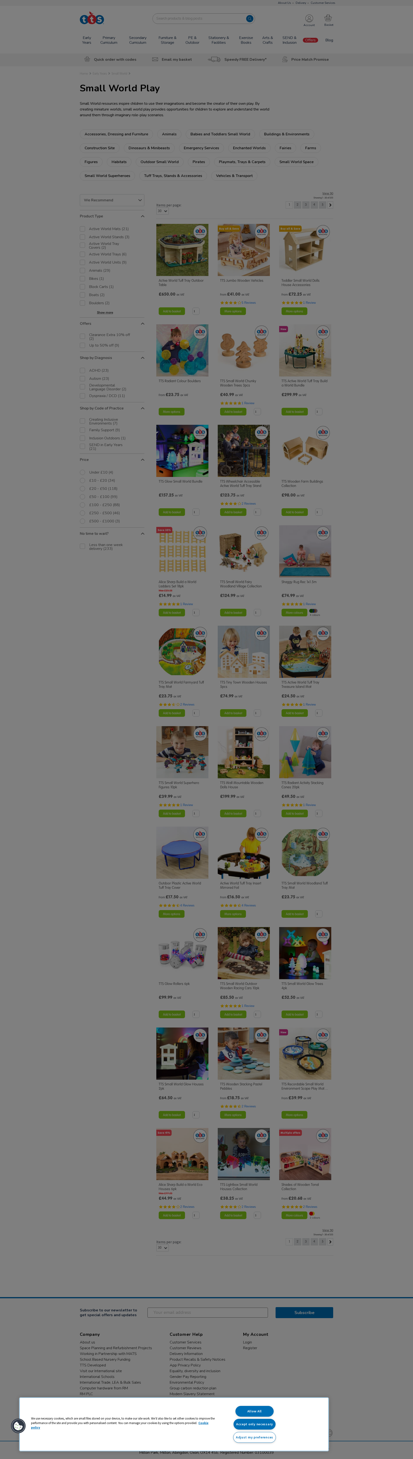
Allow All (254, 1411)
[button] (18, 1426)
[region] (174, 1424)
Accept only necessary (254, 1424)
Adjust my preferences (254, 1437)
